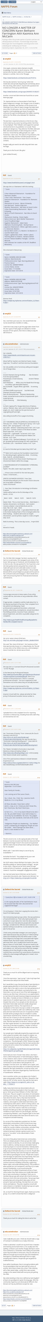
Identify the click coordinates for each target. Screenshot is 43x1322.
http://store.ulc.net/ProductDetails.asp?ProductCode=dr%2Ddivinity (16, 738)
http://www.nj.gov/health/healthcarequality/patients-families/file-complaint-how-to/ (20, 621)
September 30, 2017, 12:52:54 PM (12, 62)
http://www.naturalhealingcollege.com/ (15, 753)
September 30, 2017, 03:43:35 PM (12, 347)
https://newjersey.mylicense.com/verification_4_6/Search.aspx (21, 302)
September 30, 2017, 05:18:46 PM (12, 554)
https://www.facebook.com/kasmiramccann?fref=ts (19, 78)
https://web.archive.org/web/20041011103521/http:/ (20, 763)
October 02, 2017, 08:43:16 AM (11, 968)
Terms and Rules (20, 1318)
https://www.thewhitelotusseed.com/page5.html (19, 183)
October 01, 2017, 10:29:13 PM (11, 777)
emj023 (8, 59)
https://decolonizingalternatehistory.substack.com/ (17, 534)
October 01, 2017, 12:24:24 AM (13, 708)
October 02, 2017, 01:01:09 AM (11, 892)
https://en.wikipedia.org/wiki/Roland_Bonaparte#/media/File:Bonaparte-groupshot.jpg (21, 1050)
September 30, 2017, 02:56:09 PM (12, 317)
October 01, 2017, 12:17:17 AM (13, 662)
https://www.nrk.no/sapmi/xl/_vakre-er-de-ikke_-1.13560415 (19, 1083)
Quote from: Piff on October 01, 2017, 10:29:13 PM (20, 897)
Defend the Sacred (12, 551)
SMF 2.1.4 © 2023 (17, 1320)
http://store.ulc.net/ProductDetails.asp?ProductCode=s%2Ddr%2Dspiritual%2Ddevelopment (20, 744)
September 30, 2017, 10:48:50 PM (13, 590)
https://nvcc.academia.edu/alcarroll (13, 535)
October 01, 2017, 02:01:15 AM (13, 729)
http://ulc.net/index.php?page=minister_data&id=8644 (21, 640)
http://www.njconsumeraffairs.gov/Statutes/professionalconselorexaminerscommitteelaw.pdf (21, 675)
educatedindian (11, 344)
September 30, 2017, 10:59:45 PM (12, 634)
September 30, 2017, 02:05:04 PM (12, 178)
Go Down (5, 53)
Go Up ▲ (28, 1318)
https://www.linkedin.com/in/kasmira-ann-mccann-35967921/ (19, 356)
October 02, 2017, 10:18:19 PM (11, 1235)
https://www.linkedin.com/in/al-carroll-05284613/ (17, 542)
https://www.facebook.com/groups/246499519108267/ (21, 92)
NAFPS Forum (9, 6)
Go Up (4, 1305)
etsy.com (6, 878)
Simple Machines (26, 1320)
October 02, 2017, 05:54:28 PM (11, 1214)
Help (13, 1318)
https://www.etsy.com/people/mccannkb (24, 878)
